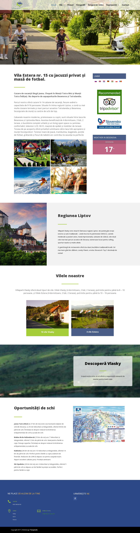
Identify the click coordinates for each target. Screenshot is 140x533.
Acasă (53, 5)
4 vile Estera (93, 332)
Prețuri (70, 5)
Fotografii (80, 5)
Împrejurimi (111, 5)
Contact (125, 5)
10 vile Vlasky (47, 332)
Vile (60, 5)
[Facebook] (75, 498)
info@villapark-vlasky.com (48, 513)
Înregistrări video (95, 5)
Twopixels (34, 530)
